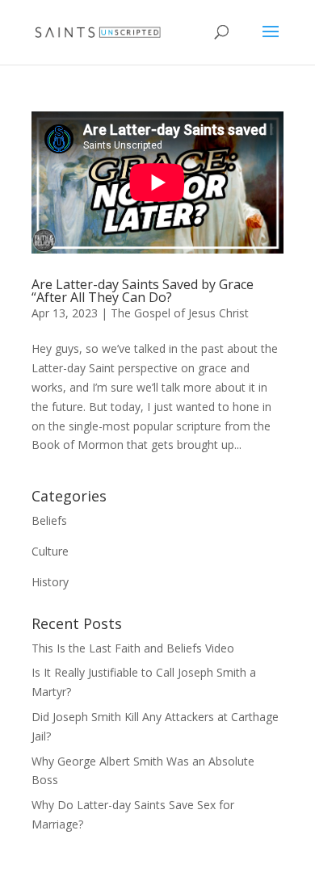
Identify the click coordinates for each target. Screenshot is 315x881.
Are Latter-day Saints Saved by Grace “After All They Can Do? (143, 290)
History (50, 581)
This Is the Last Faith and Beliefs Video (133, 648)
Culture (50, 551)
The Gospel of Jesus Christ (180, 313)
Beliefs (49, 520)
